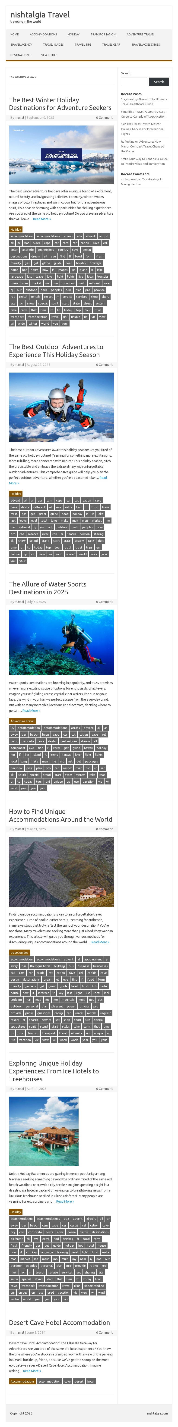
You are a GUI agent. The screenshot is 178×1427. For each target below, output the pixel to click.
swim (68, 774)
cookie (91, 972)
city (13, 1232)
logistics (102, 276)
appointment (93, 959)
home (14, 269)
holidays (95, 263)
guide (58, 263)
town (98, 310)
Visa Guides (49, 54)
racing (58, 1013)
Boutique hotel (40, 966)
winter (33, 323)
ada (79, 236)
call (13, 972)
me (47, 283)
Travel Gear (111, 44)
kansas (66, 754)
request (105, 1013)
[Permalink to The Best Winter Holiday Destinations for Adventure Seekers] (61, 186)
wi (12, 323)
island (83, 269)
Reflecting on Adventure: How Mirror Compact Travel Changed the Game (142, 146)
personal (16, 768)
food (78, 256)
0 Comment (104, 117)
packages (91, 761)
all (12, 243)
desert (79, 1381)
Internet (43, 992)
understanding (94, 1285)
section (85, 534)
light (60, 276)
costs (49, 1232)
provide (99, 290)
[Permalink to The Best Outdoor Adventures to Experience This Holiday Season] (61, 444)
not (91, 999)
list (88, 992)
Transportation (103, 34)
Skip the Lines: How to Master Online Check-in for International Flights (142, 128)
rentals (35, 296)
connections (46, 249)
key (61, 992)
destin (87, 249)
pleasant (57, 1006)
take (14, 310)
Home (14, 34)
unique (75, 316)
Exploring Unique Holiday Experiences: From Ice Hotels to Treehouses (54, 1071)
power (71, 1006)
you (55, 323)
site (13, 303)
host (85, 986)
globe (46, 263)
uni (65, 316)
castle (40, 972)
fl (70, 256)
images (63, 269)
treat (79, 547)
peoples (56, 290)
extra (68, 507)
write (94, 554)
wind (59, 554)
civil (21, 1232)
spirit (54, 303)
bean (45, 734)
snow (30, 303)
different (39, 507)
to (58, 310)
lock (107, 992)
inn (74, 269)
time (44, 310)
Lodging (16, 999)
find (62, 256)
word (63, 1039)
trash (68, 547)
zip (66, 1299)
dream (35, 256)
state (76, 303)
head (69, 263)
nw (42, 527)
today (68, 310)
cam (49, 500)
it (92, 269)
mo (56, 283)
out (19, 290)
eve (53, 256)
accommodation (22, 236)
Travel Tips (83, 44)
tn (52, 310)
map (85, 520)
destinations (19, 256)
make (14, 283)
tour (88, 310)
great (42, 513)
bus (40, 500)
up (86, 316)
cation (85, 243)
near (107, 283)
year (104, 554)
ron (54, 534)
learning (62, 1252)
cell (105, 243)
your (65, 323)
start (65, 303)
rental (23, 296)
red (13, 296)
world (45, 323)
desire (25, 507)
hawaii (88, 748)
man (25, 283)
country (63, 249)
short (105, 296)
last (29, 276)
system (100, 303)
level (50, 276)
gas (27, 263)
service (67, 296)
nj (12, 290)
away (14, 734)
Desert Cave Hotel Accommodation (59, 1322)
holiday (81, 263)
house (15, 992)
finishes (68, 1238)
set (103, 768)
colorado (28, 249)
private (84, 1006)
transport (17, 316)
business (83, 966)
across (68, 236)
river (45, 534)
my (74, 1259)
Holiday (73, 34)
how (45, 269)
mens (45, 1259)
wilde (21, 323)
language (17, 276)
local (90, 276)
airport (104, 236)
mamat (19, 117)
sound (33, 540)
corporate (35, 1232)
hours (34, 269)
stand (45, 540)
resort (48, 296)
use (76, 781)
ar (19, 243)
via (100, 781)
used (51, 1292)
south (22, 774)
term (24, 310)
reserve (33, 534)
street (88, 303)
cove (75, 249)
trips (89, 547)
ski (21, 303)
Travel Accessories (145, 44)
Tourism (32, 1033)
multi (82, 283)
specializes (18, 1026)
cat (75, 243)
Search (125, 73)
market (36, 283)
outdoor (31, 290)
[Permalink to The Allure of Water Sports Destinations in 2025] (61, 677)
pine (69, 290)
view (102, 316)
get (36, 263)
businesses (100, 966)
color (14, 249)
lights (71, 276)
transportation (38, 316)
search (71, 534)
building (59, 966)
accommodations (48, 236)
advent (90, 236)
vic (93, 316)
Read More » (42, 219)
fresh (99, 256)
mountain (68, 283)
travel (55, 316)
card (66, 243)
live (81, 276)
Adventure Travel (140, 34)
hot (24, 269)
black (36, 243)
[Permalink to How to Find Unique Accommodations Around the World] (61, 909)
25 (12, 727)
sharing (99, 534)
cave (96, 243)
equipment (18, 748)
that (34, 310)
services (81, 296)
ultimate (76, 1033)
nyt (70, 761)
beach (34, 734)
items (54, 754)
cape (47, 243)
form (89, 256)
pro (87, 290)
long (54, 520)
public (29, 1013)
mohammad (129, 179)
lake (100, 269)
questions (44, 1013)
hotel (104, 986)
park (44, 290)
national (94, 283)
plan (78, 290)
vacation (88, 781)
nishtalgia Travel (40, 14)
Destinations (20, 54)
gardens (30, 986)
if (53, 269)
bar (26, 243)
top (78, 310)
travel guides (53, 44)
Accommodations (43, 34)
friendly (16, 263)
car (56, 243)
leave (39, 276)
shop (94, 296)
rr (58, 296)
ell (45, 256)
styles (66, 1026)
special (43, 303)
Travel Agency (21, 44)
